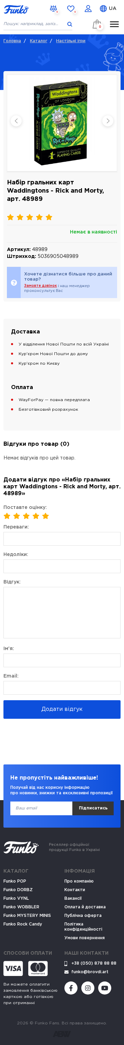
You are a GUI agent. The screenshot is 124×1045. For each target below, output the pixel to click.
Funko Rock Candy (22, 924)
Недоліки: (15, 555)
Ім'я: (8, 649)
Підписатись (93, 808)
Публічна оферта (83, 916)
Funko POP (14, 881)
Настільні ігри (70, 41)
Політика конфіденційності (83, 926)
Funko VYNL (16, 898)
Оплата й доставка (85, 907)
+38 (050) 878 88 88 (93, 963)
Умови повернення (84, 938)
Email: (11, 676)
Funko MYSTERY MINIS (27, 916)
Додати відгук (62, 709)
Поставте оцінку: (25, 508)
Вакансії (73, 898)
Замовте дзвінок (40, 285)
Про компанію (79, 881)
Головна (12, 41)
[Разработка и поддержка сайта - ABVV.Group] (62, 1034)
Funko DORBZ (18, 890)
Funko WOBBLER (21, 907)
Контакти (74, 890)
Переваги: (16, 527)
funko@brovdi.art (89, 972)
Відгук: (12, 582)
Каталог (38, 41)
